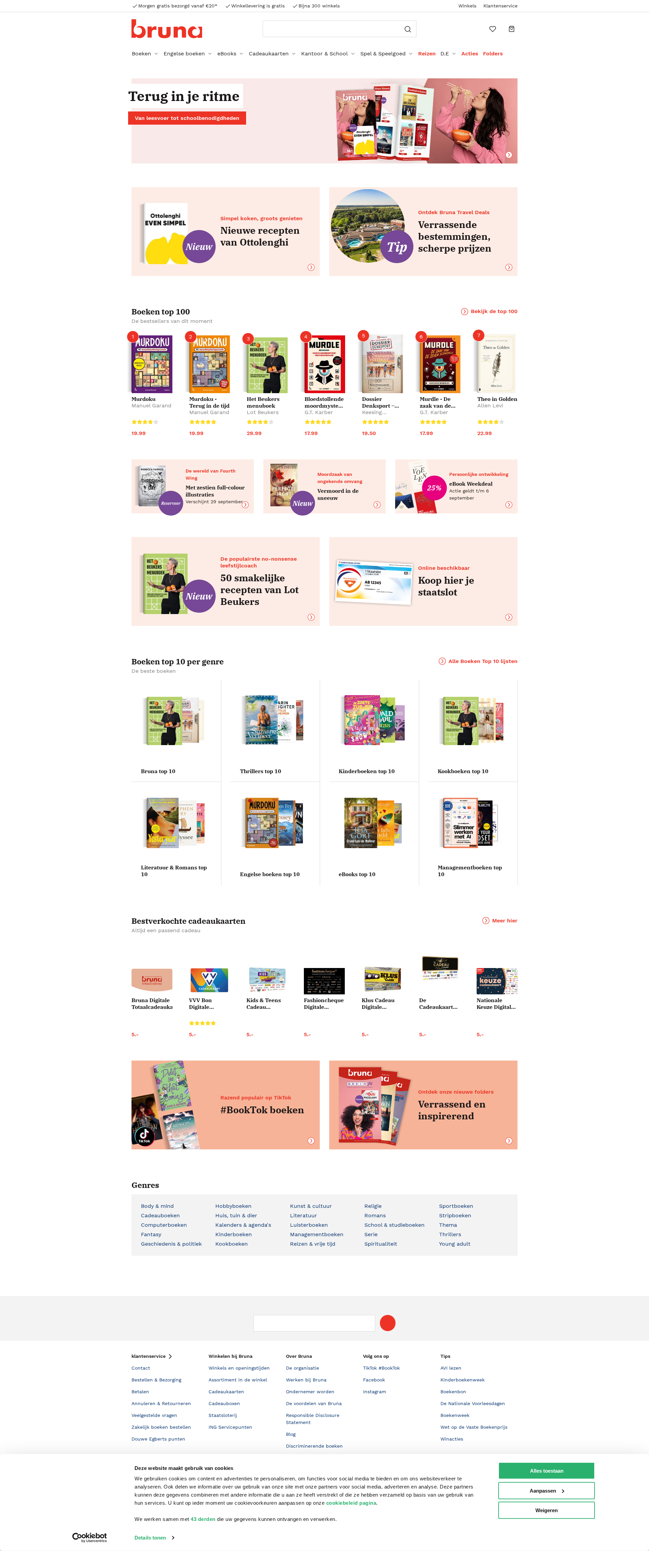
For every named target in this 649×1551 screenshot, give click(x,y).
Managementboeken (316, 1234)
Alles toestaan (546, 1471)
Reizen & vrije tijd (312, 1244)
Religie (373, 1206)
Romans (375, 1215)
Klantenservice (500, 5)
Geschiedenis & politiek (171, 1244)
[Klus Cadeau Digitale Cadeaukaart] (382, 979)
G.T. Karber (319, 412)
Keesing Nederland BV (380, 415)
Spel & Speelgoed (383, 53)
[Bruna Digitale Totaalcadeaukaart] (151, 981)
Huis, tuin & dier (236, 1215)
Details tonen (150, 1538)
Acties (469, 53)
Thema (448, 1225)
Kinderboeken (233, 1234)
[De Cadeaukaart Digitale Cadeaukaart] (439, 968)
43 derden (203, 1519)
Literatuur (303, 1215)
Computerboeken (164, 1225)
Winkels (467, 5)
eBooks (226, 53)
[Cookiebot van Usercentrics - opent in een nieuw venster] (89, 1538)
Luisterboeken (309, 1225)
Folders (493, 53)
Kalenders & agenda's (243, 1225)
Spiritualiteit (380, 1244)
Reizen (427, 53)
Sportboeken (456, 1206)
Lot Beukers (263, 412)
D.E (444, 53)
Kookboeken (231, 1244)
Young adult (455, 1244)
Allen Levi (490, 405)
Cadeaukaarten (269, 53)
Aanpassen (543, 1490)
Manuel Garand (151, 405)
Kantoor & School (324, 53)
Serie (371, 1234)
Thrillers (450, 1234)
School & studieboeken (394, 1225)
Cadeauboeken (160, 1215)
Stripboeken (455, 1215)
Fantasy (151, 1234)
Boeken (141, 53)
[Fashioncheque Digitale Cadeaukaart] (324, 981)
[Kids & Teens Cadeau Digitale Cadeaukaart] (266, 980)
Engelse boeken (184, 53)
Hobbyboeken (233, 1206)
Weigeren (546, 1510)
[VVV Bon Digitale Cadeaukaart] (209, 980)
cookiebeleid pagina (351, 1503)
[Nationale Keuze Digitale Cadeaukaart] (497, 981)
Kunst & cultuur (311, 1206)
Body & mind (157, 1206)
